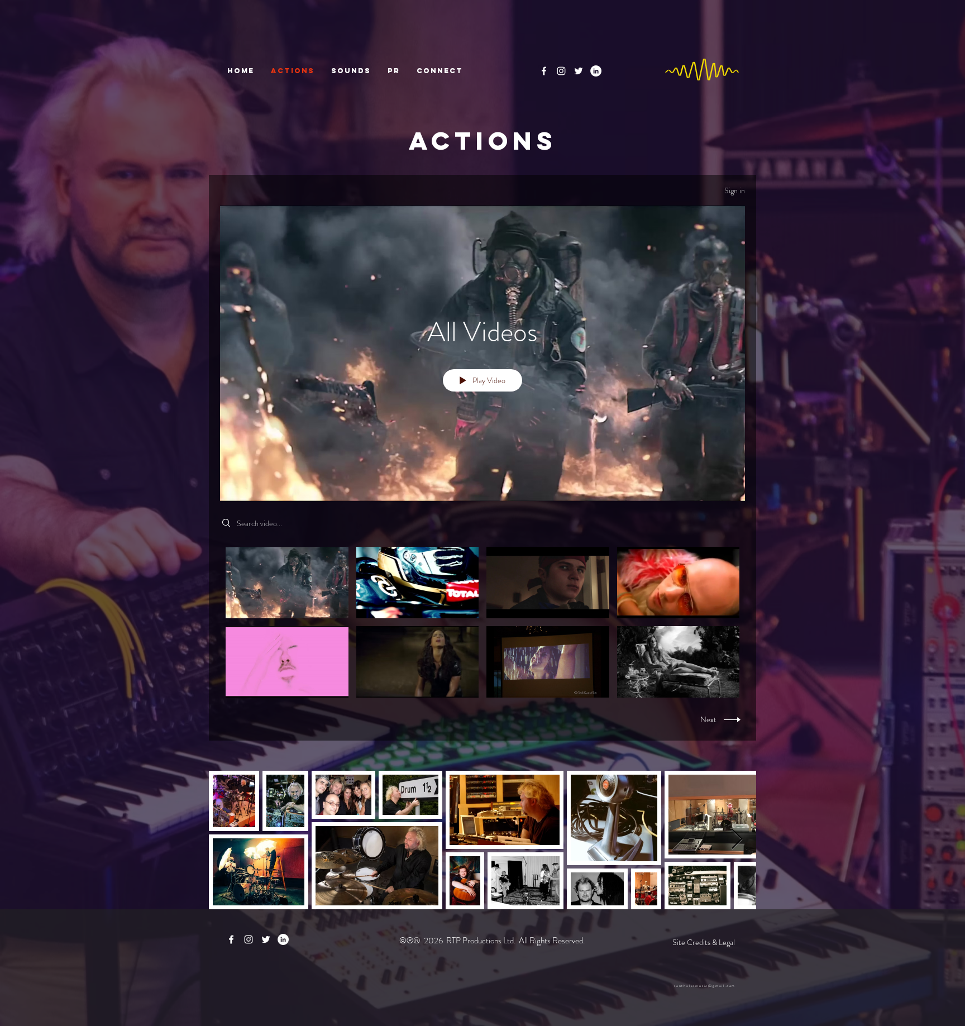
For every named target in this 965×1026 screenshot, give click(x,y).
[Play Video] (287, 582)
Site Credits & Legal (703, 942)
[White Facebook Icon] (544, 71)
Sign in (734, 190)
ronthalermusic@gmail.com (704, 986)
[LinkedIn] (595, 71)
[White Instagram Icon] (561, 71)
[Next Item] (736, 840)
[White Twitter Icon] (578, 71)
